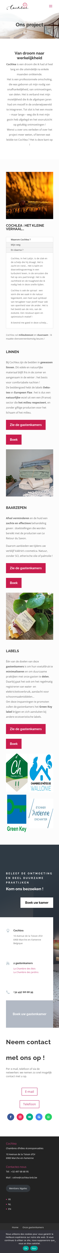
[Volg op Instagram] (20, 1116)
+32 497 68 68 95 (20, 1171)
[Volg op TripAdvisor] (29, 1116)
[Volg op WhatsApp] (48, 1116)
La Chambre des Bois (24, 968)
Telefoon (29, 1104)
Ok (25, 1248)
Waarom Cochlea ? (21, 239)
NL (9, 1204)
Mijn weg (15, 244)
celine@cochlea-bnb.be (24, 1177)
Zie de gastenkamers (26, 425)
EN (9, 1208)
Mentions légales (18, 1188)
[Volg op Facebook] (10, 1116)
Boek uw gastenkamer (29, 1014)
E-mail (29, 1091)
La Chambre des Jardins (26, 972)
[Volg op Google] (39, 1116)
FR (9, 1199)
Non (34, 1248)
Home (15, 1227)
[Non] (55, 1241)
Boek (14, 439)
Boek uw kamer (36, 903)
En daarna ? (17, 249)
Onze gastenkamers (33, 1227)
